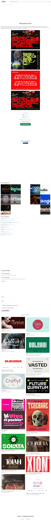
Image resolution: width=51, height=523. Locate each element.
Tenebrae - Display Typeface (32, 432)
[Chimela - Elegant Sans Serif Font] (38, 444)
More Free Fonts (25, 314)
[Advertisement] (25, 14)
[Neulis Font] (45, 189)
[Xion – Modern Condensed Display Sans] (38, 464)
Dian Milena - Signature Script (7, 490)
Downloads (25, 117)
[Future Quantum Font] (38, 385)
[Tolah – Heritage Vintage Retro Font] (13, 462)
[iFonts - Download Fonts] (4, 1)
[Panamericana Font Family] (35, 199)
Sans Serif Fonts (33, 375)
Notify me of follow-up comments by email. (10, 305)
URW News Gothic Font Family (9, 220)
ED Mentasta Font (11, 233)
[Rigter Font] (16, 189)
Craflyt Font (3, 390)
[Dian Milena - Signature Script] (13, 482)
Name (2, 296)
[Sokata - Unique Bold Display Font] (13, 441)
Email (2, 301)
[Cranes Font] (6, 189)
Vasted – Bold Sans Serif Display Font (33, 374)
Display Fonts (6, 4)
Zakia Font (28, 333)
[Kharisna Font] (6, 199)
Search (11, 2)
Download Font (26, 124)
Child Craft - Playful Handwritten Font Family (35, 493)
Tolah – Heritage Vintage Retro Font (8, 470)
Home (2, 4)
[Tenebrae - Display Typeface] (38, 415)
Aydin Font (7, 227)
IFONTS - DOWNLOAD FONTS (25, 516)
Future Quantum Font (30, 394)
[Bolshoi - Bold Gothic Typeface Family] (38, 345)
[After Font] (16, 199)
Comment (3, 281)
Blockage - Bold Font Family (7, 370)
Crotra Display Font (11, 224)
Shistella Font (6, 231)
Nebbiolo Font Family (9, 218)
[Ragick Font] (45, 210)
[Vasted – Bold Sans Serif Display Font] (38, 365)
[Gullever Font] (13, 341)
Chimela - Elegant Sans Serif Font (33, 452)
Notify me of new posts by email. (8, 307)
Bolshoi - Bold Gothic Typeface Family (33, 353)
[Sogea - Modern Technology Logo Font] (35, 189)
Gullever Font (4, 349)
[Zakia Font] (38, 325)
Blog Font (7, 225)
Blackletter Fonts (4, 331)
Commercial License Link (25, 121)
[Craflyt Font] (13, 381)
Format (25, 116)
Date (24, 114)
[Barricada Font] (13, 414)
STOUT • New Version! (9, 229)
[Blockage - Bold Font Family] (13, 361)
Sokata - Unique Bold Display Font (8, 450)
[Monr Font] (6, 210)
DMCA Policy (28, 519)
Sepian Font (3, 329)
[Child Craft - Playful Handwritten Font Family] (38, 484)
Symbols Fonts (12, 351)
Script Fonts (8, 351)
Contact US (22, 519)
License (22, 119)
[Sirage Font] (45, 199)
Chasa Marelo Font (8, 234)
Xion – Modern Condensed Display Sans (34, 473)
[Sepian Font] (13, 323)
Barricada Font (4, 430)
